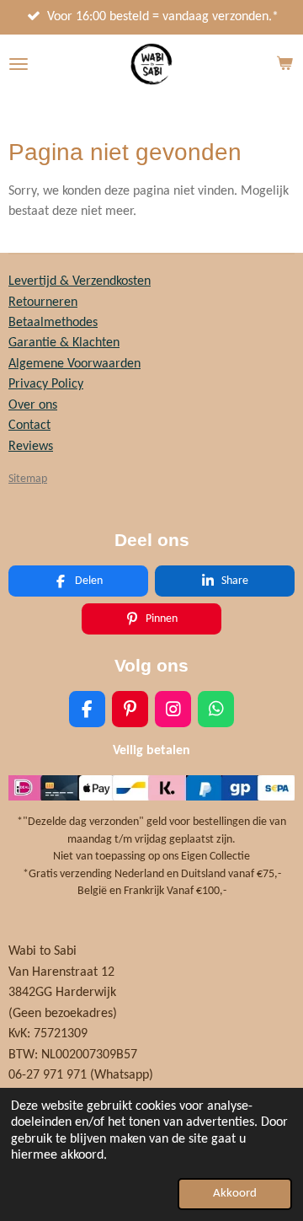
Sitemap (27, 479)
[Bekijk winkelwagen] (284, 64)
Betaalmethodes (53, 322)
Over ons (32, 405)
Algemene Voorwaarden (74, 364)
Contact (29, 425)
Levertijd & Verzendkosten (79, 281)
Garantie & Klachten (64, 343)
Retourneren (42, 302)
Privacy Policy (45, 384)
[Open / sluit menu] (18, 64)
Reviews (30, 446)
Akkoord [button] (235, 1193)
